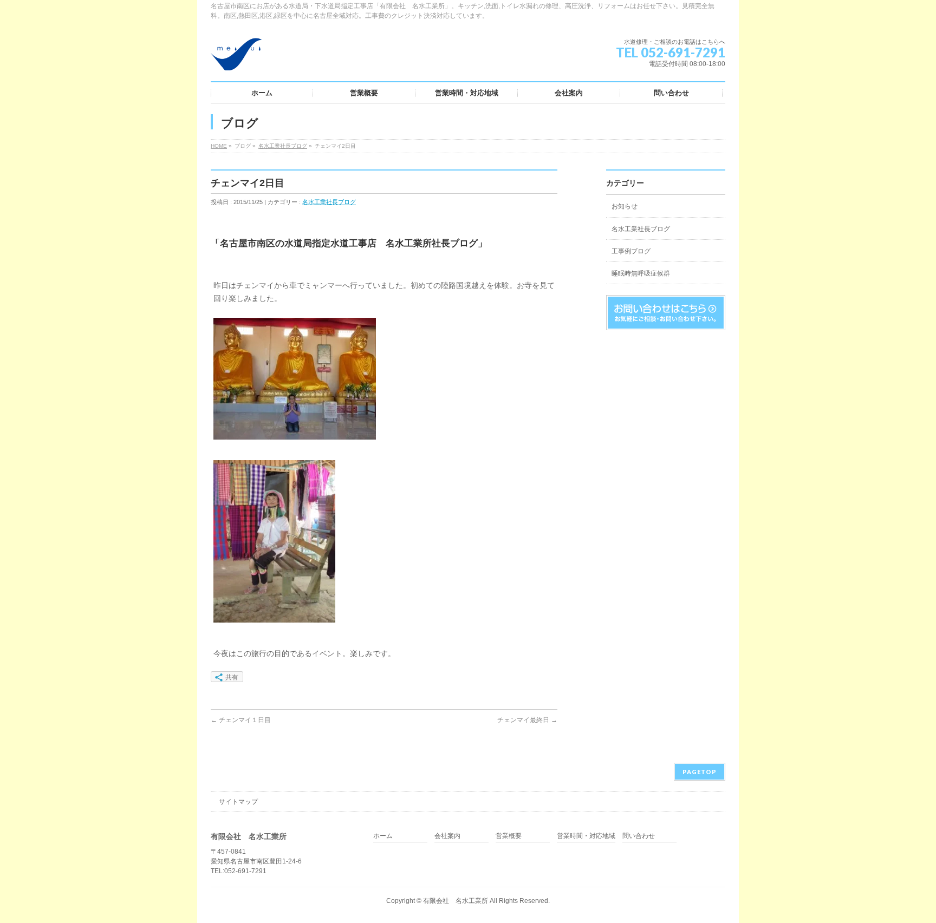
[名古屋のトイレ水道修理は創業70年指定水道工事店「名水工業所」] (236, 58)
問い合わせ (638, 836)
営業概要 (509, 836)
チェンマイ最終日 (527, 720)
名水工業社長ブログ (282, 146)
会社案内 (447, 836)
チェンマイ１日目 (241, 720)
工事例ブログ (631, 251)
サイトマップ (238, 802)
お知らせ (625, 206)
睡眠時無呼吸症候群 (641, 273)
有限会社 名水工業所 (455, 901)
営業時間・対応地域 (586, 836)
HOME (219, 146)
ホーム (383, 836)
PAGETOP (699, 771)
